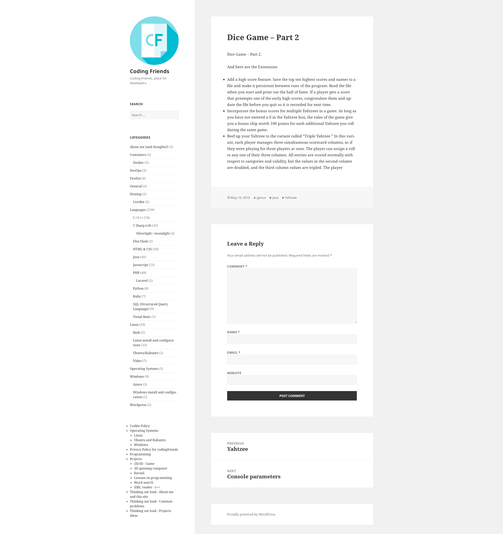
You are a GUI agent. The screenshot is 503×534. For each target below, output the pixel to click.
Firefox (135, 178)
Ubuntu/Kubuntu (145, 353)
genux (261, 197)
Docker (138, 162)
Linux (134, 324)
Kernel (139, 473)
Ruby (137, 296)
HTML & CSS (142, 249)
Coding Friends (149, 71)
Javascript (140, 265)
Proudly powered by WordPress (251, 514)
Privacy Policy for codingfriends (154, 449)
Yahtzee (291, 197)
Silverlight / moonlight (153, 233)
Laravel (142, 280)
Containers (138, 155)
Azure (137, 384)
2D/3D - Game (144, 463)
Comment (237, 266)
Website (234, 373)
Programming (140, 454)
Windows (137, 376)
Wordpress (138, 405)
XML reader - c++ (147, 487)
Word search (143, 482)
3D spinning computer (150, 468)
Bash (136, 332)
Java (136, 257)
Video (137, 361)
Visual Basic (142, 317)
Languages (138, 210)
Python (138, 288)
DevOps (135, 170)
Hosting (135, 194)
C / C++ (138, 217)
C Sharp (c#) (142, 225)
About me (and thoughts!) (149, 147)
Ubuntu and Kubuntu (150, 440)
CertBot (138, 202)
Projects (136, 459)
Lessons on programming (153, 478)
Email (233, 352)
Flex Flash (140, 241)
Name (233, 332)
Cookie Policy (140, 426)
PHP (136, 273)
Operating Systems (144, 368)
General (136, 186)
